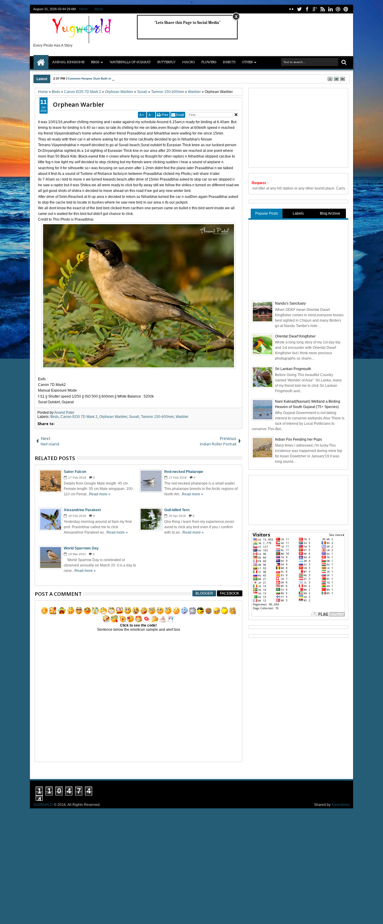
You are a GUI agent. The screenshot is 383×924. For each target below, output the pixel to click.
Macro (188, 62)
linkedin (330, 9)
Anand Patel (64, 412)
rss (322, 9)
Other (247, 62)
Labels (298, 213)
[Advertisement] (296, 127)
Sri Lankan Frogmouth (293, 369)
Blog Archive (330, 213)
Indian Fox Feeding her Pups (298, 439)
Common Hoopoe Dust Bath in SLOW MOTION (101, 78)
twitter (299, 9)
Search (343, 62)
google (315, 9)
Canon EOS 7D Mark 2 (79, 417)
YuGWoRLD (43, 805)
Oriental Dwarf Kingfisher (295, 336)
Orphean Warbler (78, 104)
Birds (95, 62)
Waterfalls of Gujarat (130, 62)
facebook (307, 9)
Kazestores (341, 805)
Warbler (182, 417)
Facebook (229, 593)
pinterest (346, 9)
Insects (229, 62)
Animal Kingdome (68, 62)
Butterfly (166, 62)
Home (83, 9)
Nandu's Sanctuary (290, 303)
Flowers (208, 62)
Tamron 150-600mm (157, 417)
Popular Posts (266, 213)
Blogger (204, 593)
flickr (291, 9)
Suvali (134, 417)
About (98, 9)
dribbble (338, 9)
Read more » (99, 494)
